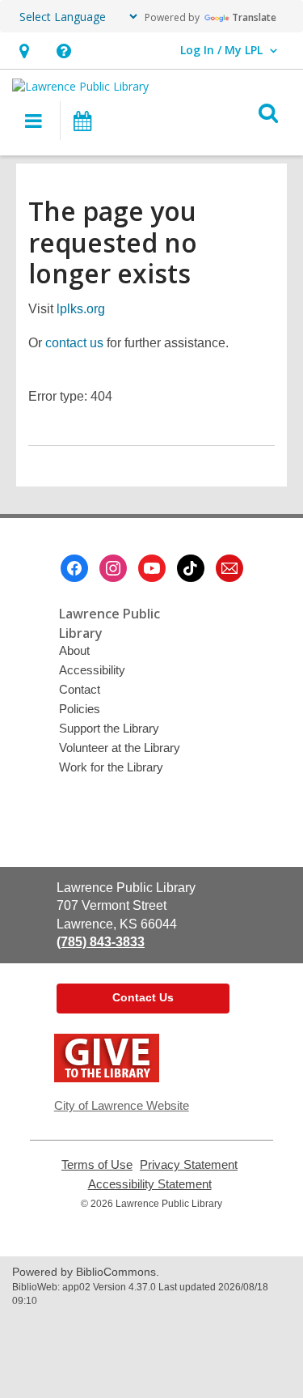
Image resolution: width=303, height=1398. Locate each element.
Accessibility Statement (150, 1184)
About (74, 650)
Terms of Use (97, 1165)
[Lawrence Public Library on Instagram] (113, 568)
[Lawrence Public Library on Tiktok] (190, 568)
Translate (254, 17)
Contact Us (143, 997)
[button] (63, 50)
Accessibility (92, 670)
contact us (74, 343)
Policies (79, 709)
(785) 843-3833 (101, 942)
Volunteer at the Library (119, 747)
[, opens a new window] (106, 1078)
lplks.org (81, 309)
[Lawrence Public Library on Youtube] (152, 568)
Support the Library (109, 728)
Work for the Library (111, 767)
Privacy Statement (189, 1165)
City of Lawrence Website (121, 1105)
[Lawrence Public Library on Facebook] (74, 568)
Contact (79, 689)
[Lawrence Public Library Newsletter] (229, 568)
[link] (24, 50)
